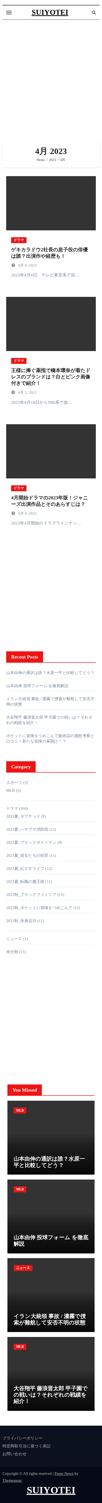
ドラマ (19, 240)
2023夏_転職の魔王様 (25, 881)
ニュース (14, 939)
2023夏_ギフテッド (23, 816)
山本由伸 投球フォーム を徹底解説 (37, 686)
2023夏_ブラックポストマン (31, 842)
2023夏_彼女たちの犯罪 (27, 855)
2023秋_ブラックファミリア (31, 895)
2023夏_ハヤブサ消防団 (27, 829)
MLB (10, 790)
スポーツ (14, 782)
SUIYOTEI (50, 12)
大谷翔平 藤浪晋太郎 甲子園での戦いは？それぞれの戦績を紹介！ (51, 1394)
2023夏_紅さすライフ (25, 868)
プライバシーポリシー (22, 1438)
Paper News (64, 1473)
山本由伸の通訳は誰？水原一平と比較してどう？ (50, 673)
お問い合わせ (14, 1454)
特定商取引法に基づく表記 (26, 1446)
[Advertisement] (51, 80)
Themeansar (12, 1480)
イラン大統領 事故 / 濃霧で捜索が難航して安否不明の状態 (50, 1319)
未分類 (12, 952)
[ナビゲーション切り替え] (9, 12)
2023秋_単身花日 (21, 921)
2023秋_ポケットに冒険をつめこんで (39, 908)
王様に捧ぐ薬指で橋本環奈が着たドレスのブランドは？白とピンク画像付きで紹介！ (50, 377)
